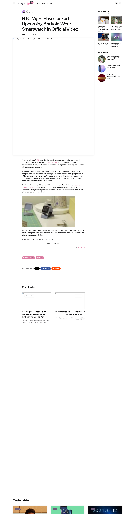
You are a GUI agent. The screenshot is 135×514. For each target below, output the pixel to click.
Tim (28, 11)
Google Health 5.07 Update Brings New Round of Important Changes (103, 29)
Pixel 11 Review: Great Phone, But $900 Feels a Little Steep (116, 28)
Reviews (18, 509)
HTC (40, 257)
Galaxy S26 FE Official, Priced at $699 (114, 66)
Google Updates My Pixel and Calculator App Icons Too (116, 45)
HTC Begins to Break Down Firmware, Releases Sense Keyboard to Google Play (34, 314)
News (55, 509)
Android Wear (52, 162)
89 (26, 35)
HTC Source (81, 247)
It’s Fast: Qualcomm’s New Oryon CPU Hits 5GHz (113, 76)
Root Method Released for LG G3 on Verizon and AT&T (70, 313)
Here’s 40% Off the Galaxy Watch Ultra (103, 44)
